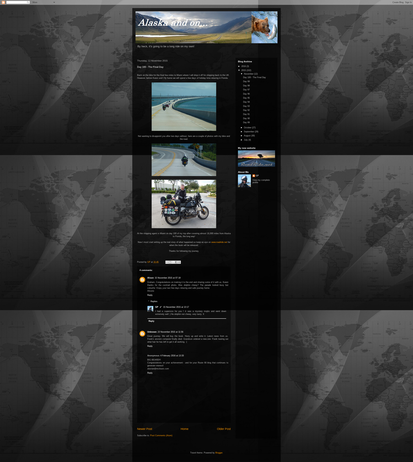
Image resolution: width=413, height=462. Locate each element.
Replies (154, 301)
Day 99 (246, 81)
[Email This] (167, 262)
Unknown (152, 332)
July (246, 140)
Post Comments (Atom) (161, 435)
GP (156, 307)
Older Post (224, 429)
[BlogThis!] (170, 262)
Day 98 (246, 85)
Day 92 (246, 110)
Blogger (218, 453)
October (248, 127)
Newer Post (144, 429)
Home (184, 429)
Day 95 (246, 98)
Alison (150, 278)
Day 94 (246, 102)
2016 (244, 66)
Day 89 (246, 122)
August (247, 135)
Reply (150, 295)
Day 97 (246, 89)
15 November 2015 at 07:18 (168, 278)
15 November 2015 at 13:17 (176, 307)
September (249, 131)
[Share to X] (173, 262)
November (249, 74)
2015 (244, 70)
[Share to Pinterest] (179, 262)
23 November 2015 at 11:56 (170, 332)
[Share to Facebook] (176, 262)
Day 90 (246, 118)
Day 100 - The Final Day (254, 77)
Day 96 (246, 94)
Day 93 (246, 106)
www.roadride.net (219, 242)
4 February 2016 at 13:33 (172, 355)
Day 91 (246, 114)
